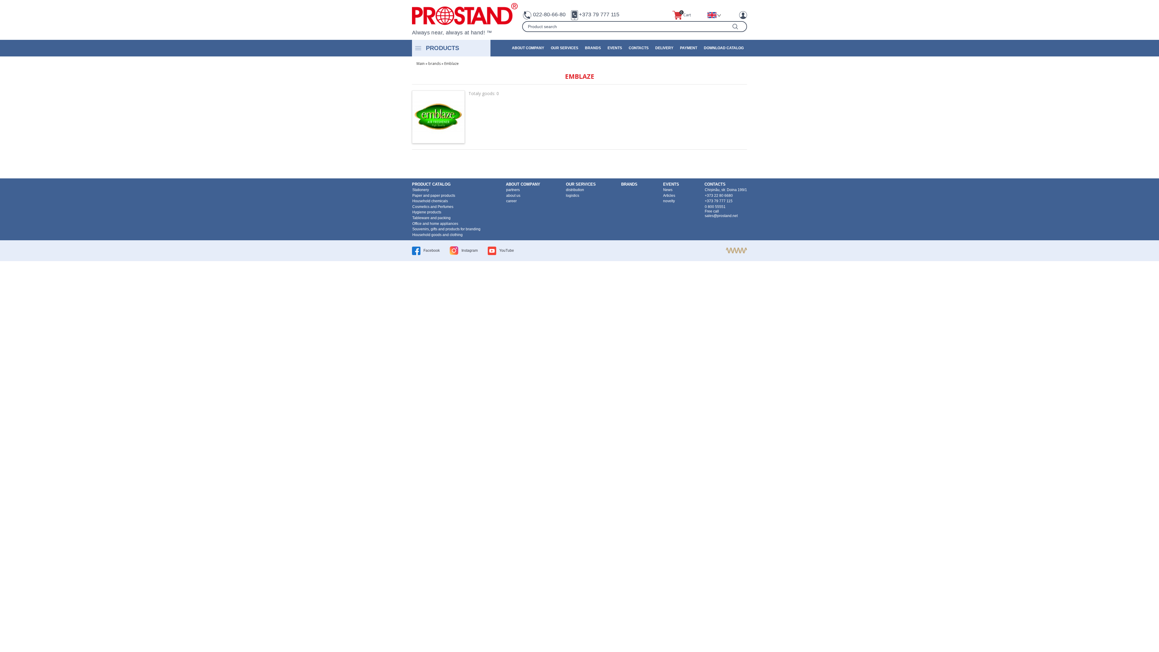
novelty (669, 201)
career (511, 201)
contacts (639, 48)
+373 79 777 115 (599, 14)
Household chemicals (430, 201)
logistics (572, 195)
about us (513, 195)
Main (421, 63)
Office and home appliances (435, 224)
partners (513, 190)
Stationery (420, 190)
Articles (669, 195)
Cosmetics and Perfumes (432, 207)
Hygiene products (426, 212)
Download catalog (724, 48)
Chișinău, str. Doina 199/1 (726, 190)
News (667, 190)
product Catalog (431, 184)
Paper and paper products (433, 195)
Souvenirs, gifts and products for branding (446, 229)
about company (528, 48)
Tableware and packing (431, 218)
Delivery (664, 48)
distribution (575, 190)
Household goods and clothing (437, 235)
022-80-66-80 (549, 14)
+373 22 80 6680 (719, 195)
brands (593, 48)
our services (564, 48)
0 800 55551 (715, 207)
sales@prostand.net (721, 216)
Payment (688, 48)
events (615, 48)
